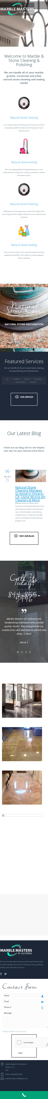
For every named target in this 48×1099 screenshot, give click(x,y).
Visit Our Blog (26, 536)
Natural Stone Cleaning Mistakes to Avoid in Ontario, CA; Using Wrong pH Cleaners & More (30, 493)
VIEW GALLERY (25, 879)
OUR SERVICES (26, 397)
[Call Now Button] (24, 1095)
